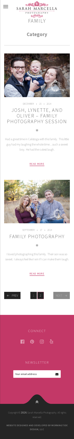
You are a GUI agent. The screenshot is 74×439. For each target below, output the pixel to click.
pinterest (34, 341)
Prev (15, 295)
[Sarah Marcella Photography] (37, 9)
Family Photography (37, 236)
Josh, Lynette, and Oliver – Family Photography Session (37, 115)
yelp (54, 341)
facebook (25, 341)
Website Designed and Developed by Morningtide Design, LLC (37, 427)
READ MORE (37, 163)
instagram (44, 341)
